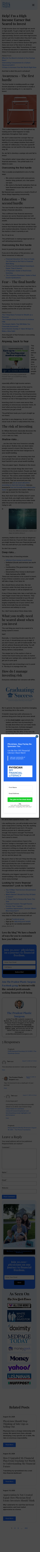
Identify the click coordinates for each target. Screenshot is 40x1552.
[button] (20, 772)
